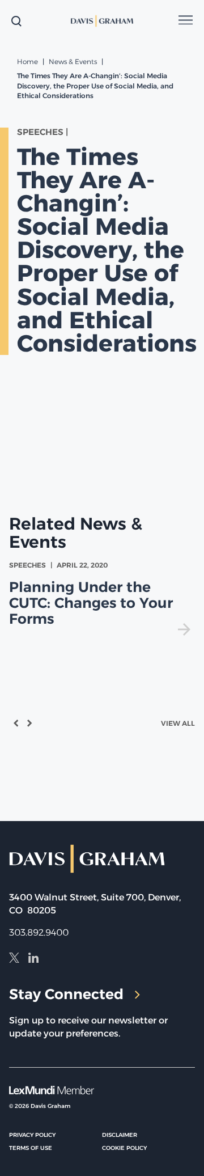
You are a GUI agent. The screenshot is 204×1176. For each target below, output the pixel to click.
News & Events (73, 61)
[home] (102, 21)
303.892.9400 (39, 932)
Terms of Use (30, 1148)
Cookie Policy (124, 1148)
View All (178, 723)
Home (27, 61)
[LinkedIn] (33, 959)
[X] (14, 959)
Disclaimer (119, 1135)
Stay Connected (66, 993)
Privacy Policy (32, 1135)
